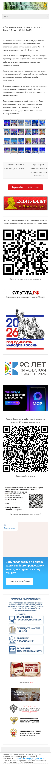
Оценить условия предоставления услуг (25, 279)
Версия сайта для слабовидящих (25, 187)
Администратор (14, 35)
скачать (37, 514)
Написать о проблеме (19, 581)
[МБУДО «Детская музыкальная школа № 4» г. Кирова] (25, 9)
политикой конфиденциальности (30, 758)
